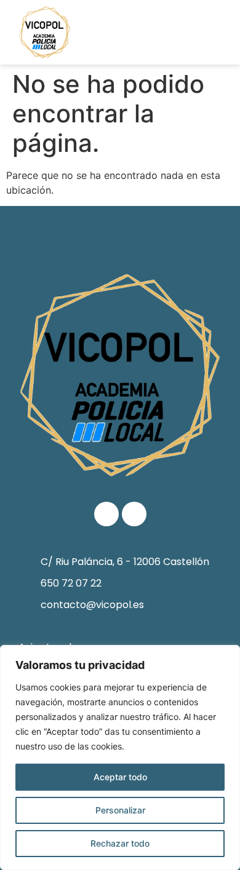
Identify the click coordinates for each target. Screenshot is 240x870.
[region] (120, 757)
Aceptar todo (120, 777)
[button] (210, 32)
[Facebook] (106, 514)
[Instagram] (134, 514)
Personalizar (120, 810)
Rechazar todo (120, 843)
